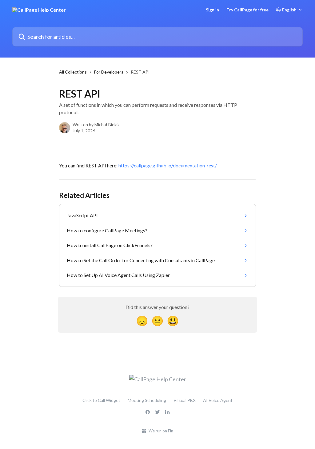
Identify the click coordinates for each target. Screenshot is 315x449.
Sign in (212, 10)
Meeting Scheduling (147, 400)
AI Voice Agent (218, 400)
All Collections (73, 71)
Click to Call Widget (101, 400)
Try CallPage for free (247, 10)
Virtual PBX (184, 400)
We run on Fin (161, 430)
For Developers (108, 71)
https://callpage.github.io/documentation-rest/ (167, 165)
